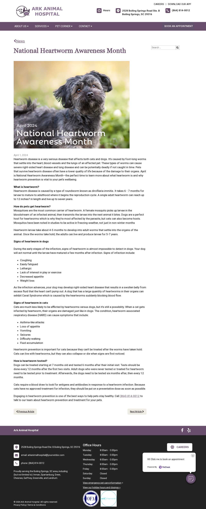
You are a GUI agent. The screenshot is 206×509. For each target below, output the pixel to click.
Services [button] (41, 26)
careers (183, 447)
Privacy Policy (20, 505)
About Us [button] (20, 26)
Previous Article (26, 411)
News (20, 41)
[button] (191, 478)
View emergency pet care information (102, 483)
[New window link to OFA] (92, 499)
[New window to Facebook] (182, 431)
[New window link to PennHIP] (109, 499)
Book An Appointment (178, 26)
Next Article (136, 411)
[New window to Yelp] (189, 431)
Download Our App (179, 4)
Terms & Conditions (37, 505)
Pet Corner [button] (63, 26)
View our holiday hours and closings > (102, 487)
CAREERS (159, 4)
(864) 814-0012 (130, 396)
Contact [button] (85, 26)
